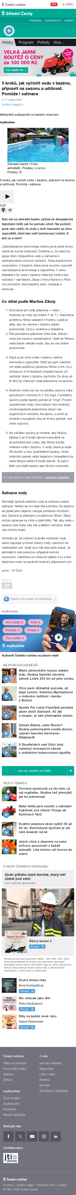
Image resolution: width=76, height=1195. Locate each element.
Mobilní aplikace (14, 1115)
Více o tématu (15, 783)
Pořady (43, 42)
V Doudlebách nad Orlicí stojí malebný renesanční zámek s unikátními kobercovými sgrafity (45, 748)
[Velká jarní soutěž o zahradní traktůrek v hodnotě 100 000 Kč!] (38, 61)
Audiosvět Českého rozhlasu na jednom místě (30, 655)
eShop (7, 1080)
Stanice (8, 1074)
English (62, 1185)
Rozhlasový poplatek (53, 1091)
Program (35, 20)
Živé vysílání (13, 638)
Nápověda (46, 1068)
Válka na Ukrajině (14, 1063)
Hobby (7, 42)
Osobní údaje (25, 1185)
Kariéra (44, 1080)
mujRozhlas (9, 611)
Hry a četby (13, 622)
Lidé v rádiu (47, 1074)
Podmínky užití (46, 1185)
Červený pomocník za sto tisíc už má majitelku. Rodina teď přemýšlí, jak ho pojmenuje (45, 792)
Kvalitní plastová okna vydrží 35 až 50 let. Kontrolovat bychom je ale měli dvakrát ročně (45, 828)
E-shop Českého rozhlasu (25, 866)
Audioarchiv (53, 20)
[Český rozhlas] (13, 4)
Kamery (69, 20)
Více (59, 42)
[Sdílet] (10, 210)
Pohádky (11, 630)
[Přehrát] (7, 196)
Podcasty (9, 1109)
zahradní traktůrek (57, 477)
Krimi (34, 622)
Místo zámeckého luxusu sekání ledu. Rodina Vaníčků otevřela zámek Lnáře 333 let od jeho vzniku (46, 674)
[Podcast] (3, 210)
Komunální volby (14, 1068)
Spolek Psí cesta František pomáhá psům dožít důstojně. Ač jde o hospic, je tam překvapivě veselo (46, 711)
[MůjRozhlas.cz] (7, 123)
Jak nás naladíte (50, 1063)
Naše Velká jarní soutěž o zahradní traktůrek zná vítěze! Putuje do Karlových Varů (45, 810)
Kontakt (44, 1085)
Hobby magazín (12, 104)
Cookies (8, 1185)
